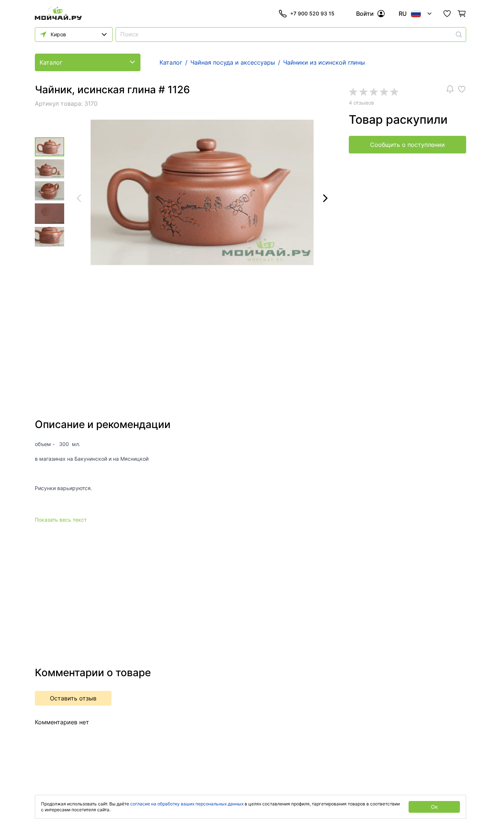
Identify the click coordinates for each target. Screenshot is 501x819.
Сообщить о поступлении (407, 144)
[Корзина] (461, 13)
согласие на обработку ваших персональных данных (187, 804)
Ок (434, 807)
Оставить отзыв (73, 698)
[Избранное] (447, 13)
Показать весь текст (61, 520)
